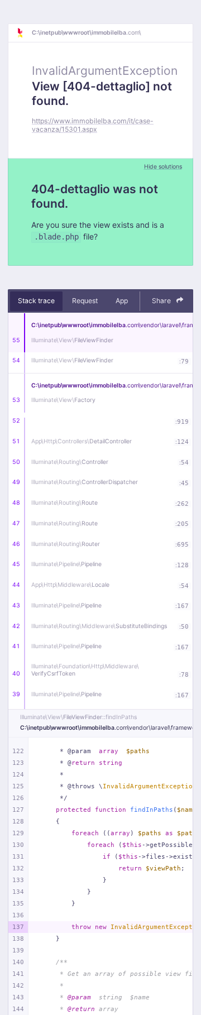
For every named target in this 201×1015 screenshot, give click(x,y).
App (122, 300)
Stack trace (36, 300)
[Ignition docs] (24, 33)
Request (85, 300)
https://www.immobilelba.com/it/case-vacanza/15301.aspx (93, 125)
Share (162, 300)
